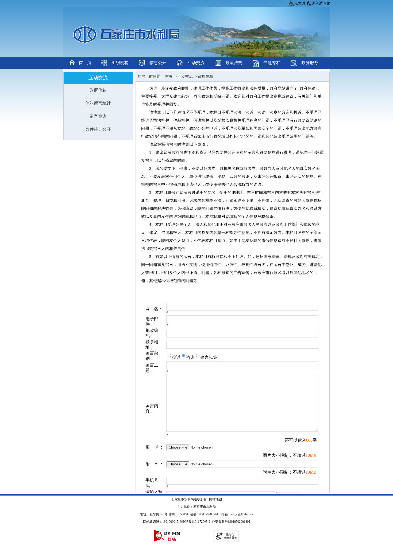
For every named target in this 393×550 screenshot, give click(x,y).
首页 (168, 76)
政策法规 (233, 62)
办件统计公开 (98, 129)
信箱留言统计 (98, 103)
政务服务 (309, 62)
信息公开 (158, 62)
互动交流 (196, 62)
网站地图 (215, 499)
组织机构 (120, 62)
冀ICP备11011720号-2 (195, 522)
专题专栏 (271, 62)
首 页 (85, 62)
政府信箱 (98, 90)
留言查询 (98, 116)
